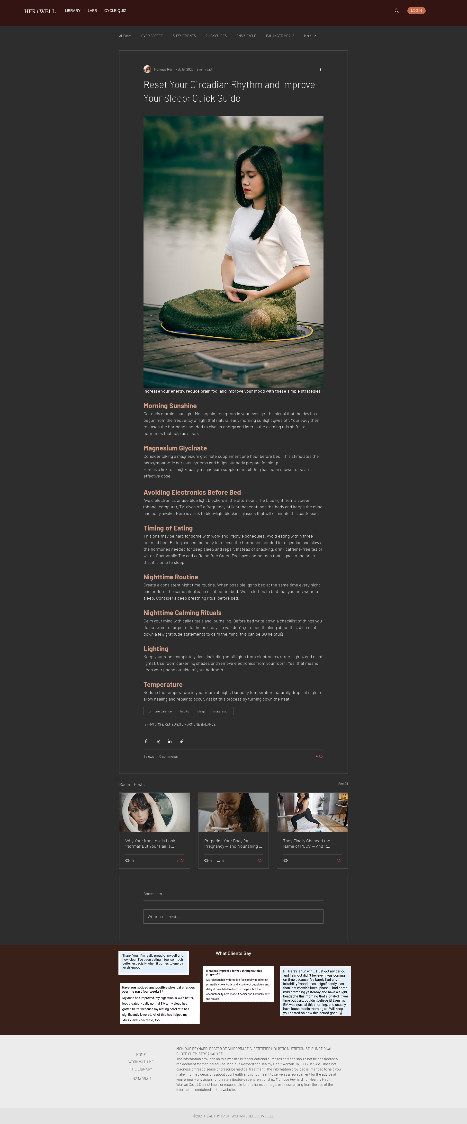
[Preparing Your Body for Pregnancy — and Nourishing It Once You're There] (233, 812)
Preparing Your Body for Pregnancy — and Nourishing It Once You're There (232, 843)
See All (343, 784)
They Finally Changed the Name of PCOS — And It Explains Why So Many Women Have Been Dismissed (312, 843)
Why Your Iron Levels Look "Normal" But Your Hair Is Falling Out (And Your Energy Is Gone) (153, 843)
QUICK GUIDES (216, 36)
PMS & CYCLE (246, 36)
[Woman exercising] (312, 812)
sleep (201, 711)
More (307, 36)
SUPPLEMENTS (184, 36)
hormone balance (159, 711)
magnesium (221, 711)
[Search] (397, 11)
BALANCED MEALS (280, 36)
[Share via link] (181, 741)
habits (184, 711)
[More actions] (320, 69)
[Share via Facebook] (146, 741)
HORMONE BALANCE (200, 724)
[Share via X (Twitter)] (157, 741)
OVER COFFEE (152, 36)
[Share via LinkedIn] (169, 741)
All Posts (125, 36)
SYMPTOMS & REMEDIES (162, 724)
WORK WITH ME (141, 1062)
